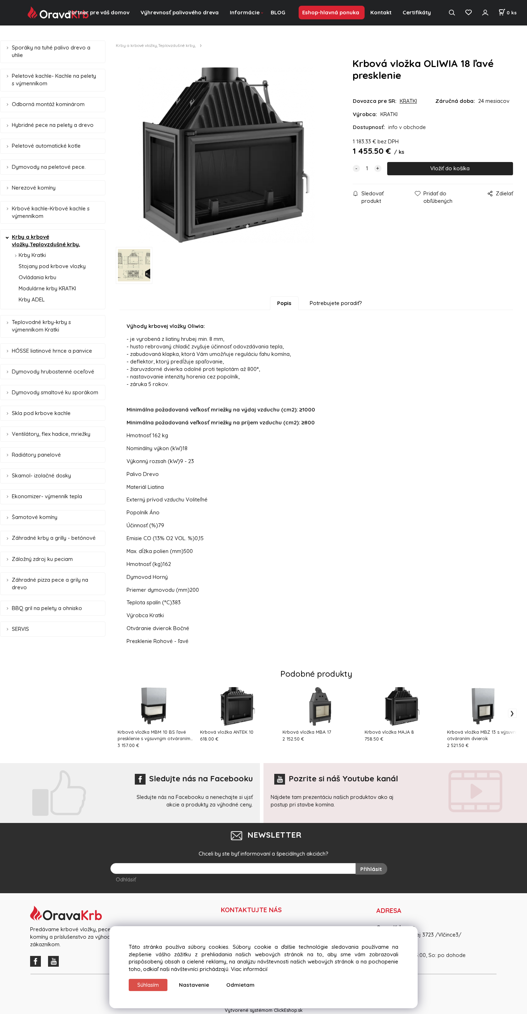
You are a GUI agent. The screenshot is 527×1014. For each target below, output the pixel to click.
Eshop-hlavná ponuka (330, 12)
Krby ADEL (32, 299)
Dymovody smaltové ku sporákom (55, 392)
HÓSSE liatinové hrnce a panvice (52, 350)
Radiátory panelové (36, 454)
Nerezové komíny (34, 187)
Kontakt (380, 12)
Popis (284, 303)
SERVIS (20, 628)
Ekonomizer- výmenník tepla (47, 496)
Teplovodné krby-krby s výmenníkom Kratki (41, 326)
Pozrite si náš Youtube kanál (343, 778)
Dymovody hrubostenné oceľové (53, 371)
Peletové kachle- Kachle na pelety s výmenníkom (54, 79)
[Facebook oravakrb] (37, 960)
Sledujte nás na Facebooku (201, 778)
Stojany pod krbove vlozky (52, 266)
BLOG (278, 12)
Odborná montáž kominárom (48, 104)
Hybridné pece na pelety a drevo (53, 125)
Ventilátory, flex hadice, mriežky (51, 433)
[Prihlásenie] (485, 12)
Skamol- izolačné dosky (41, 475)
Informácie (245, 12)
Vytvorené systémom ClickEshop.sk (264, 1010)
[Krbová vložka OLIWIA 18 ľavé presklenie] (226, 155)
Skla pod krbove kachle (41, 413)
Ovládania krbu (37, 277)
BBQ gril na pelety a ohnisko (47, 608)
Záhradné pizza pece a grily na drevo (50, 583)
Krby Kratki (32, 255)
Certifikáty (417, 12)
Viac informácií (249, 969)
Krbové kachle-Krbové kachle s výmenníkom (51, 212)
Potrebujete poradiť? (336, 303)
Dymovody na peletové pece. (49, 166)
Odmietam (240, 984)
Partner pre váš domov (98, 12)
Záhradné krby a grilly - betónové (54, 537)
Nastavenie (194, 984)
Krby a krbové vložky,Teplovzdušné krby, (46, 240)
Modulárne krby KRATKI (47, 288)
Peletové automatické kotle (46, 145)
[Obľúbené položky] (468, 12)
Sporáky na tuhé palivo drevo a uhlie (51, 51)
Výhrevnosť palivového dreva (180, 12)
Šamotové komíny (34, 517)
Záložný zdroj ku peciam (42, 559)
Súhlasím (148, 984)
